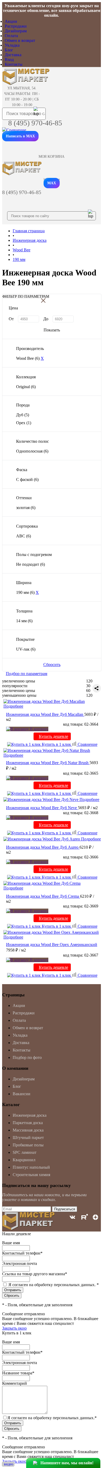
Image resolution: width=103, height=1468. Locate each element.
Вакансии (21, 1094)
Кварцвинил (24, 1160)
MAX (51, 183)
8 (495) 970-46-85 (35, 123)
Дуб (22, 415)
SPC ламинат (24, 1152)
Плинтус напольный (31, 1167)
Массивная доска (28, 1130)
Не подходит (30, 564)
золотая (25, 507)
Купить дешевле (53, 736)
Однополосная (32, 451)
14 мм (24, 621)
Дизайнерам (16, 31)
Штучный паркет (28, 1137)
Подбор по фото (27, 1057)
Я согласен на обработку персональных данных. (53, 1284)
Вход (9, 59)
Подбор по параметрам (26, 673)
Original (26, 386)
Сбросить (51, 664)
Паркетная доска (28, 1122)
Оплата (11, 35)
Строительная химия (31, 1174)
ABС (23, 536)
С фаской (27, 479)
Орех (23, 422)
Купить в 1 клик (56, 744)
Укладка (12, 45)
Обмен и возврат (20, 40)
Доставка (13, 54)
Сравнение (87, 744)
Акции (11, 21)
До (45, 319)
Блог (9, 50)
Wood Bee (28, 358)
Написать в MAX (20, 136)
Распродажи (16, 26)
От (11, 319)
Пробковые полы (28, 1145)
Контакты (13, 64)
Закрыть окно (14, 1328)
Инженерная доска (29, 1115)
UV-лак (25, 649)
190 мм (25, 592)
